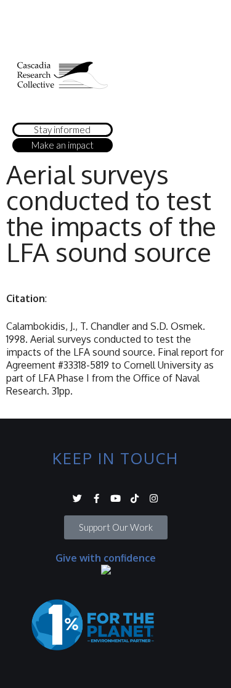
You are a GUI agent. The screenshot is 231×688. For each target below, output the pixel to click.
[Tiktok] (134, 498)
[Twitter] (77, 498)
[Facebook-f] (96, 498)
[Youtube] (115, 498)
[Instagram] (153, 498)
